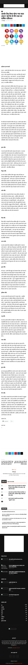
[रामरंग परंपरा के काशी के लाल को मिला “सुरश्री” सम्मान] (4, 500)
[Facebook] (5, 25)
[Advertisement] (14, 5)
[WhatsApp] (2, 25)
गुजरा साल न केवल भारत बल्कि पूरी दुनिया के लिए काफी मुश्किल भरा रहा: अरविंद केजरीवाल (20, 463)
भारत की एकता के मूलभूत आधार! (14, 594)
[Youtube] (17, 656)
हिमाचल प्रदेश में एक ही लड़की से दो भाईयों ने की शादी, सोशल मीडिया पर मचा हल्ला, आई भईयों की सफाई (17, 487)
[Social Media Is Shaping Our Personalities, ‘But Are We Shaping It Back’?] (4, 573)
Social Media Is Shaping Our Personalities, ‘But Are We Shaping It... (17, 572)
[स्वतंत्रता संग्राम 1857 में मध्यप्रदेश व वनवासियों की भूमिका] (4, 590)
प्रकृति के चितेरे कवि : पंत (13, 582)
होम (1, 9)
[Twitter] (8, 25)
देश (4, 9)
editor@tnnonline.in (16, 647)
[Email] (17, 25)
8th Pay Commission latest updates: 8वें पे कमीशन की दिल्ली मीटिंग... (16, 566)
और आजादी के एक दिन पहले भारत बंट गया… (8, 511)
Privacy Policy (14, 661)
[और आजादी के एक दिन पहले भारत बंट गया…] (4, 561)
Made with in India (18, 663)
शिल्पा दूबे (4, 20)
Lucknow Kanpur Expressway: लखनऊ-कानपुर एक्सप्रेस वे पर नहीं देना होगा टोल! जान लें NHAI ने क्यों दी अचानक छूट (14, 523)
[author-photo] (14, 469)
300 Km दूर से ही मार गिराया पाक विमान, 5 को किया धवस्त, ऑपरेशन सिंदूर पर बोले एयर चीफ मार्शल (17, 493)
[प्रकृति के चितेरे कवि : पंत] (4, 584)
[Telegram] (23, 25)
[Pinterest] (11, 25)
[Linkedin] (14, 25)
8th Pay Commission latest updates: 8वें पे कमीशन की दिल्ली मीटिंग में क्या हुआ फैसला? (14, 515)
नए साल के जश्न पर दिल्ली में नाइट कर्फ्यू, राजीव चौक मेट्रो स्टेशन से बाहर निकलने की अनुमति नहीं (7, 463)
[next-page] (4, 504)
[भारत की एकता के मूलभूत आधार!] (4, 596)
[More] (24, 453)
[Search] (26, 2)
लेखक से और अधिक (10, 481)
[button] (2, 2)
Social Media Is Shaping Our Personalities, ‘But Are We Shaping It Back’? (14, 519)
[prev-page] (2, 504)
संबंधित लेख (4, 481)
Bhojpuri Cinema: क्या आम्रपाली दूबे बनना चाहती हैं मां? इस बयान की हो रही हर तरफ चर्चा (14, 527)
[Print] (20, 25)
